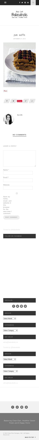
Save (20, 101)
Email (6, 177)
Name (6, 170)
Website (6, 185)
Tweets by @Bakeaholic (11, 230)
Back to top (29, 437)
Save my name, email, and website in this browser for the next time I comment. (7, 205)
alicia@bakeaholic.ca (10, 342)
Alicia (19, 115)
